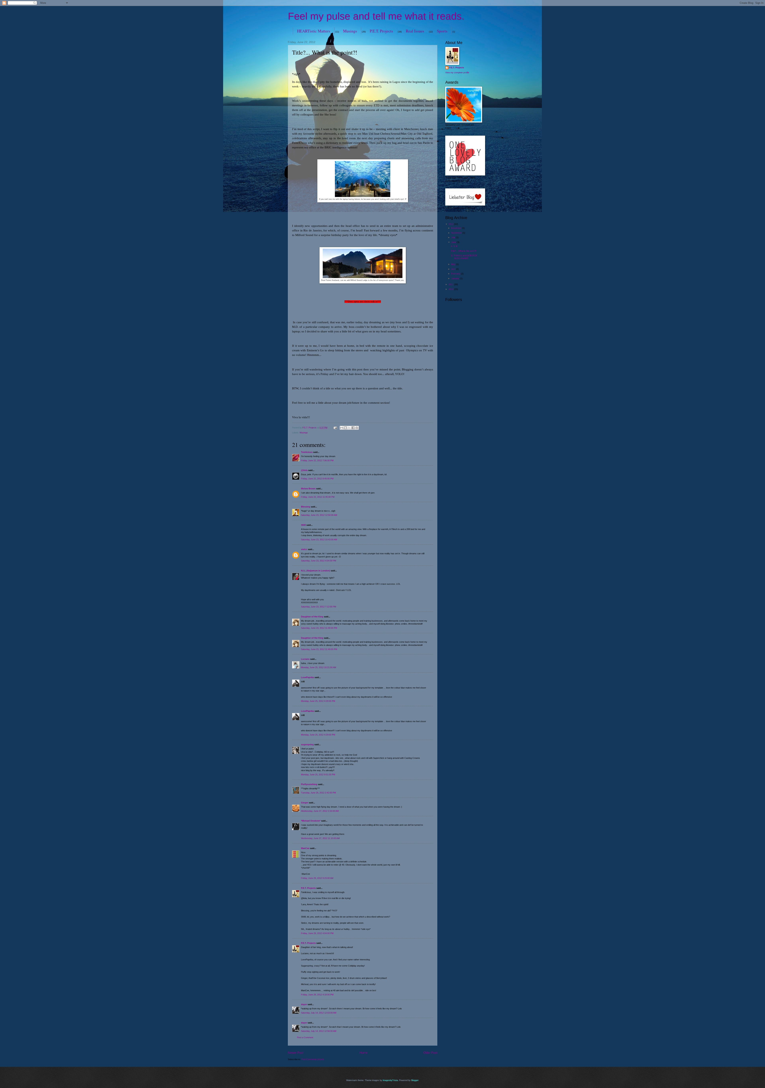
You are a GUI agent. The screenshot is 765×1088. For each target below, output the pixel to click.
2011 (451, 284)
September (456, 233)
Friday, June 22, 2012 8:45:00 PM (317, 478)
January (455, 278)
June (454, 242)
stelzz (304, 549)
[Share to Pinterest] (357, 428)
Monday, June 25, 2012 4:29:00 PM (318, 701)
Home (363, 1052)
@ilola (304, 470)
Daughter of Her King (312, 616)
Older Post (430, 1052)
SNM (303, 525)
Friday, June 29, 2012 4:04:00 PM (317, 933)
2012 (451, 224)
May (453, 264)
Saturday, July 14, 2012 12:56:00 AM (318, 1031)
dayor (304, 1004)
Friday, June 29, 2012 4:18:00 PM (317, 994)
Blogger (414, 1080)
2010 (451, 289)
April (453, 269)
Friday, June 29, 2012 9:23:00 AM (317, 878)
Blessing (305, 506)
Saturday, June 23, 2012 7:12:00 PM (318, 606)
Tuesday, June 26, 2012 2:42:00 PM (318, 792)
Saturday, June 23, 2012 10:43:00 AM (319, 539)
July (453, 237)
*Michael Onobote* (311, 821)
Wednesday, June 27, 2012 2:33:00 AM (320, 811)
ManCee (305, 848)
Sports (442, 31)
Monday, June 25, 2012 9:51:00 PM (318, 774)
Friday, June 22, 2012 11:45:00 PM (317, 497)
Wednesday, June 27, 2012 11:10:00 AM (320, 838)
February (456, 273)
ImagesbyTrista (390, 1080)
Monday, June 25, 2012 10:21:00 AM (318, 667)
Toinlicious (307, 452)
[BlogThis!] (345, 428)
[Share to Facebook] (353, 428)
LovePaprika (307, 677)
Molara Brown (308, 488)
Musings (350, 31)
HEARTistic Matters (313, 31)
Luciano (305, 659)
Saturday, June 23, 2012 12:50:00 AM (319, 515)
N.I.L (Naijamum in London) (315, 570)
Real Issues (415, 31)
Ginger (304, 802)
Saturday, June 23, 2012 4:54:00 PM (318, 560)
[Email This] (342, 428)
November (456, 228)
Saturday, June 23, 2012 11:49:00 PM (319, 628)
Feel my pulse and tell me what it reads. (376, 16)
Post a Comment (305, 1037)
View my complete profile (457, 72)
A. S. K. (454, 246)
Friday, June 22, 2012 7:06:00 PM (317, 460)
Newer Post (295, 1052)
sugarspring (307, 744)
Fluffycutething (309, 784)
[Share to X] (349, 428)
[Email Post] (335, 427)
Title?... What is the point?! (463, 251)
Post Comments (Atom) (312, 1059)
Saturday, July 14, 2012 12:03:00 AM (318, 1013)
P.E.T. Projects (381, 31)
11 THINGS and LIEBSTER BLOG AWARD (464, 256)
